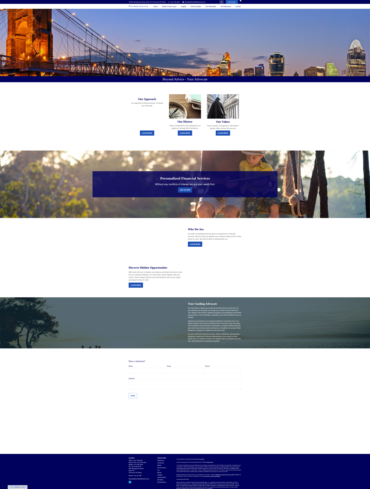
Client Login (231, 2)
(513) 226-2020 (138, 464)
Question (132, 378)
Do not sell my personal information (212, 476)
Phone (207, 366)
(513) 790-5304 (141, 462)
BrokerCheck (210, 462)
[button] (155, 6)
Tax (158, 470)
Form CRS (201, 459)
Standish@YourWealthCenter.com (195, 2)
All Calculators (161, 482)
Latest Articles (161, 477)
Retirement (160, 460)
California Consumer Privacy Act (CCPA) (225, 474)
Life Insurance (161, 468)
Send (133, 396)
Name (131, 366)
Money (159, 472)
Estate (159, 465)
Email (169, 366)
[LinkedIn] (221, 2)
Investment (160, 463)
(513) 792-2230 (175, 2)
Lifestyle (159, 475)
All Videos (160, 480)
